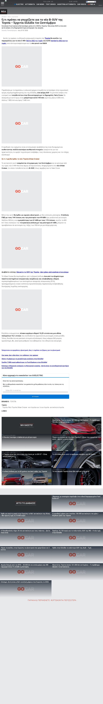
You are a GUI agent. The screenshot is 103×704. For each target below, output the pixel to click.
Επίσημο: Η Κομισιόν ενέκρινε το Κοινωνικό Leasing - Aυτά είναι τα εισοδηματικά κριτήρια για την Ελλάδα (35, 367)
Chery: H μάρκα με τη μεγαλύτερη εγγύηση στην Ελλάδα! (22, 359)
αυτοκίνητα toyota (57, 407)
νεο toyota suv (33, 407)
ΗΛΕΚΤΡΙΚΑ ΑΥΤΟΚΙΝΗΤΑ (66, 4)
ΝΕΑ (3, 11)
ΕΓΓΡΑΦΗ (35, 396)
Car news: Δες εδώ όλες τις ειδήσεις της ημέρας (20, 355)
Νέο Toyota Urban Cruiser (17, 407)
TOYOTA (13, 401)
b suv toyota (44, 407)
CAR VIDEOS (81, 4)
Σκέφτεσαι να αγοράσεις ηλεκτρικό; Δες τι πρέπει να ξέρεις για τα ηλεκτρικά (31, 350)
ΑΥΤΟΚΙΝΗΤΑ (30, 4)
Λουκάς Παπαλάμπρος (9, 30)
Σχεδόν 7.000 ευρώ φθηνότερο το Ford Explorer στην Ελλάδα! (24, 362)
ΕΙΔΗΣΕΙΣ (15, 17)
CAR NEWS (40, 4)
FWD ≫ (91, 4)
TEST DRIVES (51, 4)
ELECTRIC (19, 4)
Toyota (47, 38)
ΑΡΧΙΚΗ (4, 17)
